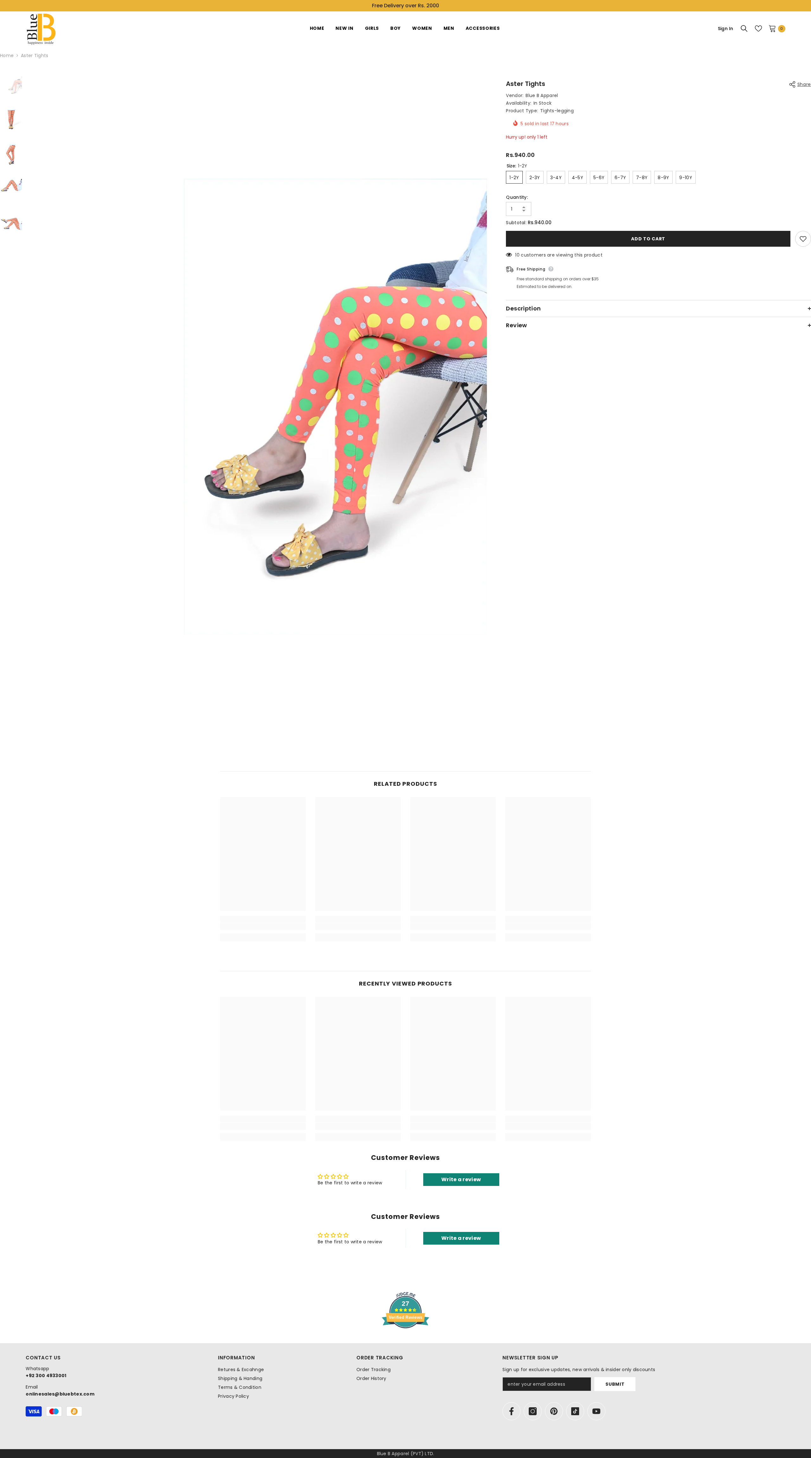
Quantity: (517, 197)
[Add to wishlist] (803, 239)
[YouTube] (596, 1411)
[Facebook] (511, 1411)
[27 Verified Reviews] (405, 1340)
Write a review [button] (461, 1179)
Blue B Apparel (542, 95)
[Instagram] (533, 1411)
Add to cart (648, 239)
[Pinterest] (554, 1411)
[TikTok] (575, 1411)
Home (7, 55)
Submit (614, 1384)
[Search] (744, 28)
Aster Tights (525, 83)
